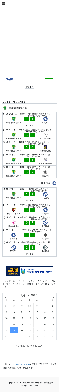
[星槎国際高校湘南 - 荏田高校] (29, 120)
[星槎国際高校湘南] (29, 108)
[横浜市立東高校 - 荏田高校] (29, 209)
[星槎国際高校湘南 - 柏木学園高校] (29, 147)
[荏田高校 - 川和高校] (29, 248)
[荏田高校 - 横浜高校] (29, 234)
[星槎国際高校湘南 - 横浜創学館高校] (29, 159)
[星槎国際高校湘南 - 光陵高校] (29, 172)
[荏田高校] (29, 183)
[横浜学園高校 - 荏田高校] (29, 222)
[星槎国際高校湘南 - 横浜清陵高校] (29, 134)
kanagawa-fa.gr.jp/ (22, 364)
